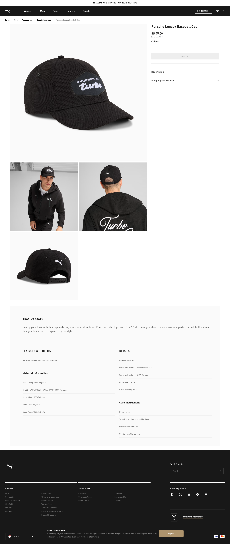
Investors (118, 493)
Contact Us (9, 497)
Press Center (83, 500)
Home (7, 20)
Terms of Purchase (49, 508)
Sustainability (120, 497)
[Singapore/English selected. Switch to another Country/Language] (20, 536)
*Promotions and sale (50, 497)
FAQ (7, 493)
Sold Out (185, 56)
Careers (117, 500)
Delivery (8, 511)
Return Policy (46, 493)
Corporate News (85, 497)
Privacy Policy (47, 500)
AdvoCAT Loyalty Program (52, 511)
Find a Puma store (12, 500)
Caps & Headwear (44, 20)
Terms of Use (46, 504)
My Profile (9, 508)
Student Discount (48, 515)
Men (16, 20)
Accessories (27, 20)
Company (82, 493)
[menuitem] (28, 11)
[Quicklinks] (223, 11)
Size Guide (9, 504)
